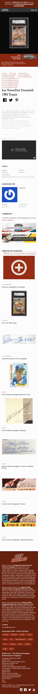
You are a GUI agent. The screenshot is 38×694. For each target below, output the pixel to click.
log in (4, 220)
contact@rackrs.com (8, 627)
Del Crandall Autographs (8, 77)
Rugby (5, 649)
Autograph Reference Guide (11, 658)
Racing (30, 639)
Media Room (6, 672)
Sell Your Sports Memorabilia (11, 675)
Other (11, 649)
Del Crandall (12, 73)
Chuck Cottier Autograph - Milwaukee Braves (17, 540)
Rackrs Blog (6, 670)
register (10, 220)
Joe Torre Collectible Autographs (10, 82)
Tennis (5, 639)
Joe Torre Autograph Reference (10, 78)
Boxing (20, 644)
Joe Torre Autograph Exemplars (10, 85)
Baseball (5, 634)
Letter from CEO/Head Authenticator (14, 667)
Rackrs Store (6, 660)
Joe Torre (4, 73)
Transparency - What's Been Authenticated (16, 668)
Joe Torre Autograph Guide (24, 77)
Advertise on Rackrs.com (9, 139)
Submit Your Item (8, 665)
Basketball (14, 634)
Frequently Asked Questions (11, 677)
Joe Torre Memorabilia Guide (9, 87)
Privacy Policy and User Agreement (18, 686)
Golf (11, 639)
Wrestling (12, 644)
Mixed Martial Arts (20, 639)
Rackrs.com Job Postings (10, 673)
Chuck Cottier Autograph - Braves (13, 504)
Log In (4, 682)
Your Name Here (6, 284)
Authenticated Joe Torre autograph (14, 359)
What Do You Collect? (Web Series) (13, 662)
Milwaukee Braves (23, 73)
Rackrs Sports (6, 678)
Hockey (29, 634)
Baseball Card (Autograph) (9, 75)
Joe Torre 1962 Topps (9, 323)
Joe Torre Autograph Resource (10, 80)
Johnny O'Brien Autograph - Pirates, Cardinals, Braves (17, 467)
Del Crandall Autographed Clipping (14, 430)
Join (3, 680)
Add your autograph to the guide (20, 253)
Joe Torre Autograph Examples (10, 84)
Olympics (27, 644)
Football (22, 634)
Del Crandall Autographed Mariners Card (16, 394)
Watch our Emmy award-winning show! (24, 5)
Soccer (5, 644)
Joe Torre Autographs (24, 75)
